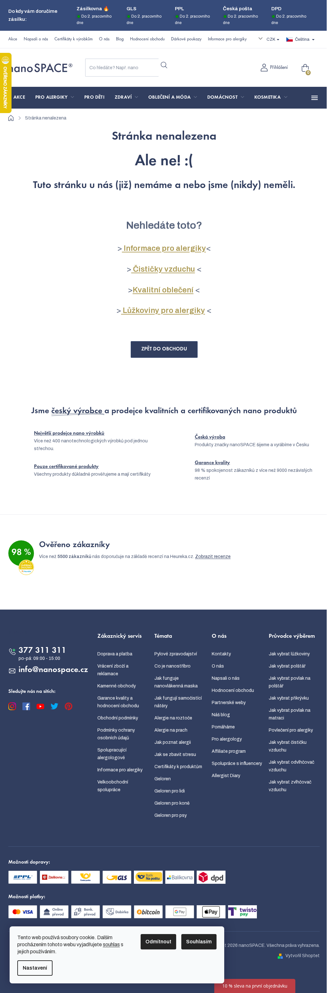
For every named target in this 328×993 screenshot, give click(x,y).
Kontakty (221, 654)
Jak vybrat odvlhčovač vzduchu (291, 766)
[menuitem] (19, 98)
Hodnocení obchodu (147, 39)
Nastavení (35, 968)
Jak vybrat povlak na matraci (289, 714)
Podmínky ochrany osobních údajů (116, 734)
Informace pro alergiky (227, 39)
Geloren (162, 778)
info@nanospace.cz (53, 670)
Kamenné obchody (116, 686)
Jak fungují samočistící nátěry (178, 702)
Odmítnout (158, 941)
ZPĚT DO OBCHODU (164, 349)
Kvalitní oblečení (163, 290)
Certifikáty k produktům (178, 766)
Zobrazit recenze (213, 556)
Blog (120, 39)
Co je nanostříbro (172, 666)
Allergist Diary (226, 775)
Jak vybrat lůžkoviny (289, 654)
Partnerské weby (229, 702)
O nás (104, 39)
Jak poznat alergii (172, 742)
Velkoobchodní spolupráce (112, 786)
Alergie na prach (170, 730)
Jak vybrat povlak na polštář (289, 682)
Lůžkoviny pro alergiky (163, 310)
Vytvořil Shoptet (302, 955)
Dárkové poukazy (186, 39)
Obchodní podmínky (117, 718)
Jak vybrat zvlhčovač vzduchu (290, 786)
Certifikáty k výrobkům (73, 39)
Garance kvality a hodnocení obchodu (118, 702)
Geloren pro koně (172, 803)
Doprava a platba (114, 654)
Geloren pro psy (170, 815)
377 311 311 (42, 651)
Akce (12, 39)
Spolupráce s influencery (237, 763)
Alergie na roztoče (173, 718)
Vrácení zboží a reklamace (112, 670)
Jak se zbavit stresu (175, 754)
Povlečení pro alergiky (291, 730)
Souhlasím (199, 941)
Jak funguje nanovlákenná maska (176, 682)
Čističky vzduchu (163, 269)
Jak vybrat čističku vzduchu (288, 746)
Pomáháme (223, 727)
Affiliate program (229, 751)
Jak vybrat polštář (287, 666)
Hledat (164, 65)
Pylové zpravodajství (175, 654)
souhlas (111, 944)
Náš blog (221, 714)
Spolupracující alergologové (112, 754)
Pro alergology (227, 739)
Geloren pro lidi (169, 791)
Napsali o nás (36, 39)
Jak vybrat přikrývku (289, 698)
